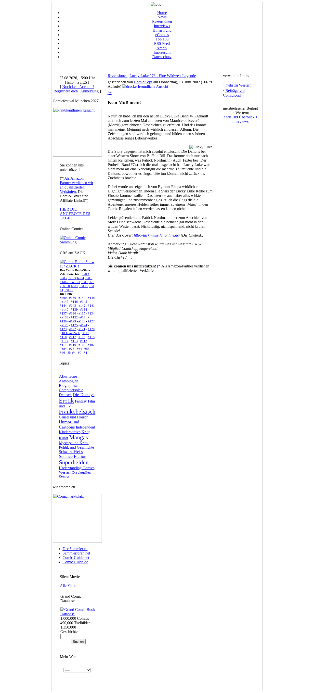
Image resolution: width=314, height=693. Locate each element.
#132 (74, 317)
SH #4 (71, 352)
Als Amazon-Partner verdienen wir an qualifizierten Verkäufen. (76, 185)
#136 (72, 313)
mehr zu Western (238, 85)
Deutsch (65, 395)
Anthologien (68, 381)
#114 (65, 341)
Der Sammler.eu (75, 549)
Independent (85, 427)
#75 (71, 349)
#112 (83, 341)
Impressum (162, 52)
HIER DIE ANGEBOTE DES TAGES (75, 213)
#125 (74, 325)
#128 (81, 321)
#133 (65, 317)
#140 (65, 309)
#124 (83, 325)
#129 (72, 321)
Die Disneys (83, 394)
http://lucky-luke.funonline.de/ (157, 235)
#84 (64, 349)
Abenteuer (68, 376)
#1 (85, 352)
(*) (110, 93)
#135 (81, 313)
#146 (74, 301)
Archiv (162, 48)
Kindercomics (69, 432)
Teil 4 (80, 278)
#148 (91, 298)
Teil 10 (83, 286)
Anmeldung (89, 91)
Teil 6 (85, 282)
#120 (91, 329)
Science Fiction (72, 456)
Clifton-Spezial (70, 282)
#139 (74, 309)
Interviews (162, 26)
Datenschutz (161, 57)
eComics (162, 35)
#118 (63, 337)
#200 (63, 298)
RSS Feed (162, 43)
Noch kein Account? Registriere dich (73, 89)
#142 (81, 305)
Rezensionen (162, 21)
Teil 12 (68, 290)
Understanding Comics (76, 468)
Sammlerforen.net (76, 553)
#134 (91, 313)
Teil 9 (74, 286)
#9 (79, 352)
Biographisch (69, 385)
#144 (63, 305)
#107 (91, 345)
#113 (74, 341)
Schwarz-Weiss (71, 452)
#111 (63, 345)
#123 (63, 329)
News (162, 17)
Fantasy (81, 401)
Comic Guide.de (75, 562)
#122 (72, 329)
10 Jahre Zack (71, 333)
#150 (72, 298)
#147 (65, 301)
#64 (79, 349)
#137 (63, 313)
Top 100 (162, 39)
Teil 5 (88, 278)
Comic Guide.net (76, 557)
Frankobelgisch (77, 411)
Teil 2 (63, 278)
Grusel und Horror (73, 417)
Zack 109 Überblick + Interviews (240, 119)
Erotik (66, 400)
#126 (65, 325)
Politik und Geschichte (76, 447)
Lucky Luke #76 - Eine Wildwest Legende (163, 76)
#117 (72, 337)
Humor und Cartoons (69, 424)
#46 (62, 352)
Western (65, 472)
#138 (83, 309)
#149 (81, 298)
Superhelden (74, 462)
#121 (81, 329)
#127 (91, 321)
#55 (87, 349)
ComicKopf (143, 82)
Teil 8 (66, 286)
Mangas (78, 437)
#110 (72, 345)
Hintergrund (162, 30)
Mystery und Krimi (74, 443)
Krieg (85, 432)
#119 (85, 333)
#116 (81, 337)
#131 (83, 317)
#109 (81, 345)
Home (162, 13)
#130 (63, 321)
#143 (72, 305)
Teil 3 (72, 278)
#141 (91, 305)
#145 (83, 301)
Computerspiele (71, 390)
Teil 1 (86, 274)
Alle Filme (68, 585)
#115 (91, 337)
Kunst (63, 438)
